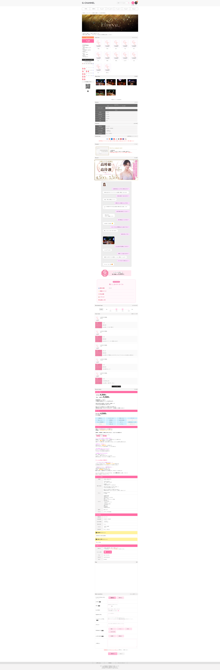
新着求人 (93, 8)
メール (120, 628)
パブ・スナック (118, 8)
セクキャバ (134, 8)
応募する (112, 597)
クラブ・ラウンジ (110, 8)
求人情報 (88, 40)
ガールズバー (126, 8)
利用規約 (105, 649)
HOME (86, 8)
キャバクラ (102, 8)
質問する (120, 597)
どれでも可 (113, 631)
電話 (111, 628)
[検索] (129, 3)
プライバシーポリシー (114, 649)
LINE (128, 628)
